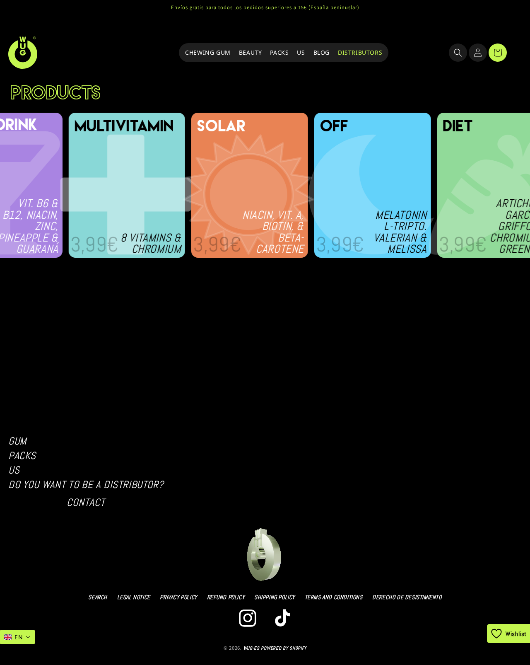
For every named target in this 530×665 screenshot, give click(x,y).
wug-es (251, 648)
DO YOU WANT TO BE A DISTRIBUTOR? (86, 484)
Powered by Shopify (283, 648)
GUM (17, 441)
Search (97, 597)
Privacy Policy (178, 597)
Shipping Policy (274, 597)
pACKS (22, 455)
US (13, 470)
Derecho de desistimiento (406, 597)
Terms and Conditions (334, 597)
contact (86, 502)
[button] (458, 53)
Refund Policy (226, 597)
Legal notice (133, 597)
